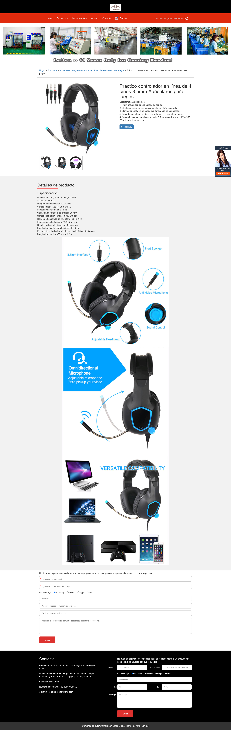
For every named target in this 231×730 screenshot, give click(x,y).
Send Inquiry (126, 126)
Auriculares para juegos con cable (75, 70)
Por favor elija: (45, 592)
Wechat (72, 592)
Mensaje (40, 620)
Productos (62, 18)
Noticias (94, 18)
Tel (115, 687)
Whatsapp (60, 592)
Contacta (106, 18)
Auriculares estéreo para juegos (109, 70)
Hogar (50, 18)
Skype (81, 592)
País (159, 687)
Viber (91, 592)
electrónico (40, 586)
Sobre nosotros (79, 18)
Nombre (40, 578)
